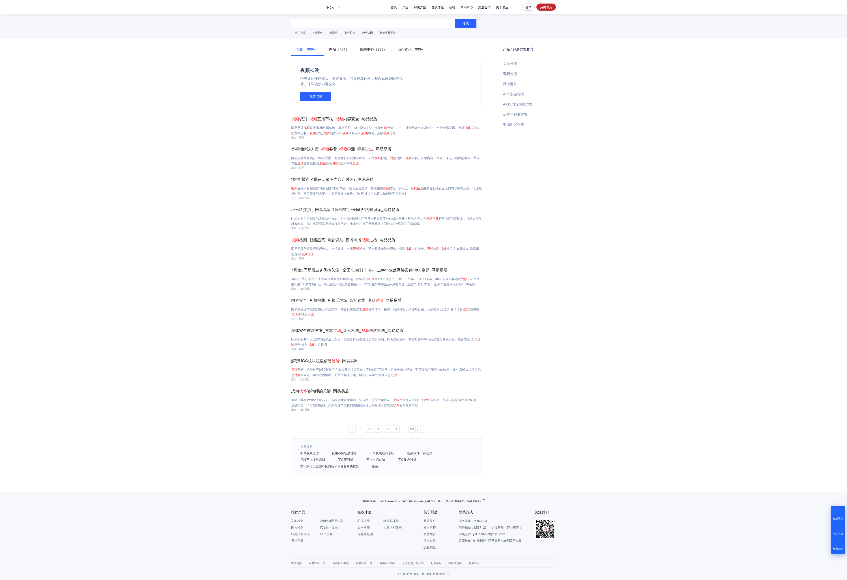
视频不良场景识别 (312, 459)
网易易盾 (306, 7)
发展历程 (430, 527)
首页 (394, 7)
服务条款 (430, 540)
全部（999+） (307, 49)
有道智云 (474, 563)
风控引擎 (510, 83)
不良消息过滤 (407, 459)
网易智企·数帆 (340, 563)
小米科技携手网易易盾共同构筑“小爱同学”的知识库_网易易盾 (345, 209)
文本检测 (510, 63)
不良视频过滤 (309, 453)
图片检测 (297, 527)
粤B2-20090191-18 (438, 574)
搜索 (515, 7)
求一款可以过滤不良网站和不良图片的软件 (329, 466)
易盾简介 (430, 520)
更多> (376, 466)
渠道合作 (484, 7)
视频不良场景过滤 (344, 453)
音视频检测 (365, 534)
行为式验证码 (300, 534)
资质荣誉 (430, 534)
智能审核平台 (388, 32)
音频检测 (510, 73)
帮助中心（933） (373, 49)
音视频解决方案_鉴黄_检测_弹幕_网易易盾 (341, 149)
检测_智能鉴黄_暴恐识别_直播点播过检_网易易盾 (343, 239)
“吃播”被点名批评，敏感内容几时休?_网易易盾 (332, 179)
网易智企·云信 (317, 563)
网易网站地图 (387, 563)
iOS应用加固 (329, 527)
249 (412, 429)
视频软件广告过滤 (419, 453)
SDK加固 (326, 534)
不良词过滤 (345, 459)
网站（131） (339, 49)
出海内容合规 (513, 124)
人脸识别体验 (392, 527)
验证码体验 (391, 520)
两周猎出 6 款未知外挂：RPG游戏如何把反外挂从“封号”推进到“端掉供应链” (421, 499)
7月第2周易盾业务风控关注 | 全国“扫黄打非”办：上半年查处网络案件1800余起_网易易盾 (369, 270)
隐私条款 (430, 547)
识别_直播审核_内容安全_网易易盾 (334, 118)
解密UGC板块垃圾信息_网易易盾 (324, 360)
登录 (528, 7)
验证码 (333, 32)
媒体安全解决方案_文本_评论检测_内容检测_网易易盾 (347, 330)
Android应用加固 (331, 520)
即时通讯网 (455, 563)
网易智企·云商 (364, 563)
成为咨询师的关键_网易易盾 (320, 391)
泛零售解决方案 (515, 114)
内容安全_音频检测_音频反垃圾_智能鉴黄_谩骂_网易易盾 (346, 300)
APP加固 (367, 32)
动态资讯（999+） (412, 49)
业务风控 (350, 32)
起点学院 (436, 563)
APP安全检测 (513, 93)
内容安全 (317, 32)
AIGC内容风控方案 (518, 104)
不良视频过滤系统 (381, 453)
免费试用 (546, 7)
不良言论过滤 (375, 459)
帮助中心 (467, 7)
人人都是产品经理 (413, 563)
